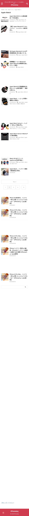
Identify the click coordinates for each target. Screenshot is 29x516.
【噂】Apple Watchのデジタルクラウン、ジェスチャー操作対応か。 (18, 28)
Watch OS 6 (14, 163)
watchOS (12, 21)
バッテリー (19, 128)
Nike (18, 138)
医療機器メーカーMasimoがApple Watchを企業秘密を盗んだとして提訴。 (18, 63)
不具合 (24, 128)
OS (25, 19)
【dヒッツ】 (4, 502)
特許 (25, 32)
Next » (14, 181)
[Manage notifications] (3, 513)
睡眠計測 (23, 103)
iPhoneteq (14, 5)
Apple (19, 55)
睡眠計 (18, 103)
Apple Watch (21, 19)
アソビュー (11, 502)
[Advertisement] (14, 42)
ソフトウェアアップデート (20, 21)
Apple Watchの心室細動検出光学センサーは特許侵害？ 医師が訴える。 (18, 88)
